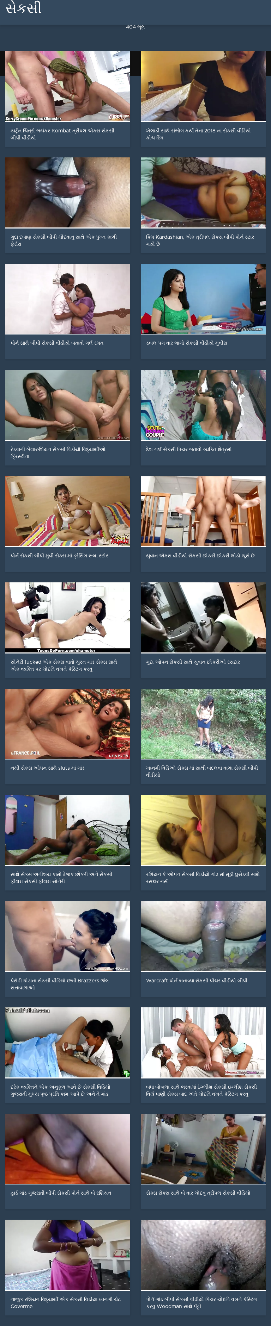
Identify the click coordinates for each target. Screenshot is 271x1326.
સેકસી (23, 8)
